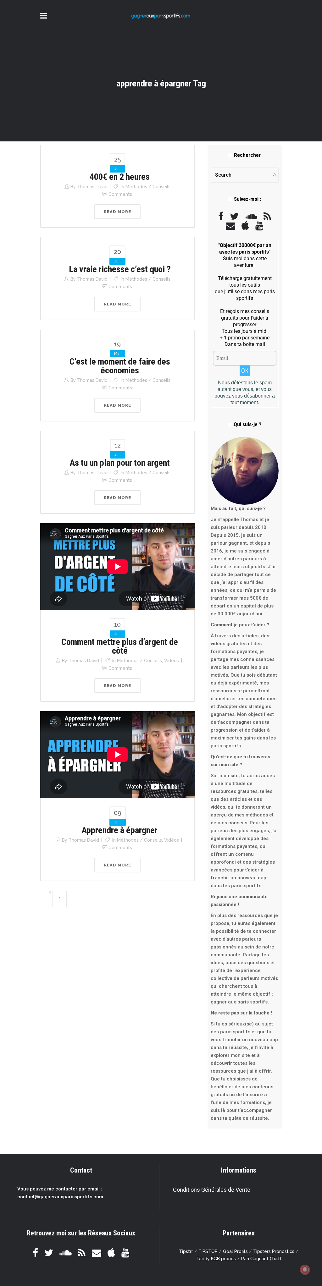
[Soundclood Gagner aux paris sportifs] (251, 216)
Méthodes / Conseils (147, 186)
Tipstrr (186, 1251)
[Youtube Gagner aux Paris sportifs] (259, 225)
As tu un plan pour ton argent (120, 463)
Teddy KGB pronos (216, 1258)
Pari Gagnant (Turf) (261, 1258)
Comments (120, 194)
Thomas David (92, 186)
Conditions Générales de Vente (211, 1189)
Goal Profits (235, 1251)
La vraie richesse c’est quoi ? (120, 269)
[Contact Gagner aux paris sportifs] (230, 225)
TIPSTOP (208, 1251)
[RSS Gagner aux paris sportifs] (267, 216)
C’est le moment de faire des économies (119, 366)
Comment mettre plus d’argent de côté (119, 646)
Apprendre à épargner (120, 830)
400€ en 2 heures (120, 177)
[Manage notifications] (305, 1270)
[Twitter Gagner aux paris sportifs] (234, 216)
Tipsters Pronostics (273, 1251)
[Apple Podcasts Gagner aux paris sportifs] (245, 225)
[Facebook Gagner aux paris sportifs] (221, 216)
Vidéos (171, 660)
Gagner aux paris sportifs (120, 95)
